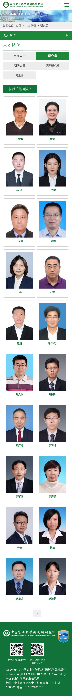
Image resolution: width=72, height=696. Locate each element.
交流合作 (4, 266)
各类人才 (19, 55)
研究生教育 (4, 230)
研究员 (52, 55)
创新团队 (4, 97)
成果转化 (4, 162)
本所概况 (4, 33)
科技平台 (4, 130)
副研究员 (19, 65)
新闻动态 (4, 65)
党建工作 (4, 299)
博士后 (19, 75)
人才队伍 (4, 194)
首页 (19, 25)
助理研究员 (53, 65)
